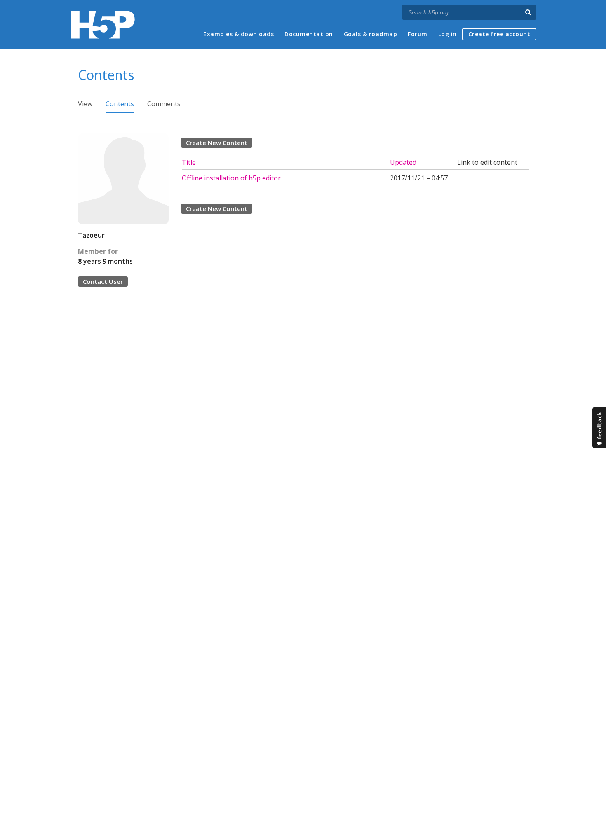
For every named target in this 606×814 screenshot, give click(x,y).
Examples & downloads (238, 34)
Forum (417, 34)
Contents (120, 103)
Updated (403, 162)
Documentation (308, 34)
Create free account (499, 34)
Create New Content (216, 142)
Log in (447, 34)
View (85, 103)
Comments (164, 103)
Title (189, 162)
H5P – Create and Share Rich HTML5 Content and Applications (103, 24)
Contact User (103, 281)
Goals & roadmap (370, 34)
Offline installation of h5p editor (231, 177)
